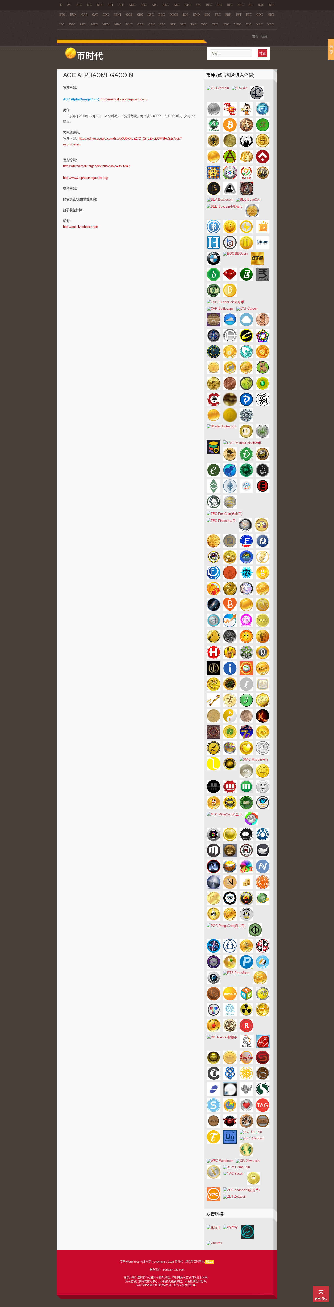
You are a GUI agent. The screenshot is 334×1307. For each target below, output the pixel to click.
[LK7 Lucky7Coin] (246, 737)
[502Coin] (213, 114)
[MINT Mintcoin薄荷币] (246, 808)
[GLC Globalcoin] (246, 594)
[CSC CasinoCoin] (213, 405)
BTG (62, 14)
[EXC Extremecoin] (262, 491)
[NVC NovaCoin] (246, 888)
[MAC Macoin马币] (254, 759)
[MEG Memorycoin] (246, 792)
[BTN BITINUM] (262, 280)
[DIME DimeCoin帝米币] (213, 421)
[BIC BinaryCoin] (230, 248)
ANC (144, 5)
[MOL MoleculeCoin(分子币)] (213, 840)
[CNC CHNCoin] (213, 373)
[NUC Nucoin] (230, 888)
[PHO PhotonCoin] (213, 951)
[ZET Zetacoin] (234, 1196)
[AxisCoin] (213, 130)
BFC (230, 5)
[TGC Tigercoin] (246, 1126)
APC (155, 5)
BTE (271, 5)
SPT (172, 24)
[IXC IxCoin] (246, 690)
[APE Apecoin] (230, 162)
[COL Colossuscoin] (230, 373)
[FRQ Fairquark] (262, 546)
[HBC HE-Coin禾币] (262, 626)
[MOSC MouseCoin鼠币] (246, 840)
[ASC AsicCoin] (213, 178)
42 (60, 5)
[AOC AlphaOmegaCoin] (262, 146)
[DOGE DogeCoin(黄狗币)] (246, 437)
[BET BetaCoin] (230, 232)
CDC (106, 14)
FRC (218, 14)
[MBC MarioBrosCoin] (262, 776)
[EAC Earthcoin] (262, 460)
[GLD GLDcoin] (262, 594)
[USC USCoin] (251, 1132)
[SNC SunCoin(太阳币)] (246, 1079)
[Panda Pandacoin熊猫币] (213, 920)
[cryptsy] (230, 1227)
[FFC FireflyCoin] (245, 530)
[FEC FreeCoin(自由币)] (224, 514)
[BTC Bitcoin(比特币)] (230, 130)
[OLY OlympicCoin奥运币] (246, 904)
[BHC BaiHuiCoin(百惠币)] (213, 248)
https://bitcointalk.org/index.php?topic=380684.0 (97, 166)
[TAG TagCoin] (262, 1111)
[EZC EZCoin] (230, 507)
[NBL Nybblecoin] (262, 856)
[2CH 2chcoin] (218, 88)
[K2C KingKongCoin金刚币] (262, 705)
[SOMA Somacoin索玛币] (230, 1095)
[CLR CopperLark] (246, 357)
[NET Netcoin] (230, 872)
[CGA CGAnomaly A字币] (213, 341)
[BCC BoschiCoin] (230, 194)
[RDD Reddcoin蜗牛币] (213, 1031)
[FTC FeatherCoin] (262, 562)
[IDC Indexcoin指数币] (246, 674)
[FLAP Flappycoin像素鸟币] (261, 530)
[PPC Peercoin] (230, 967)
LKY (83, 24)
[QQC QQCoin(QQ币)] (262, 999)
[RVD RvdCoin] (213, 1063)
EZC (207, 14)
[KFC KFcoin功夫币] (230, 721)
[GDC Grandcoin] (262, 578)
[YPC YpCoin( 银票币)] (213, 1200)
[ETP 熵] (246, 491)
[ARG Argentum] (262, 162)
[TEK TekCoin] (230, 1126)
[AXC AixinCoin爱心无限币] (246, 178)
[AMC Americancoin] (230, 146)
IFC (61, 24)
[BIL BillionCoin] (246, 248)
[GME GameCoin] (230, 610)
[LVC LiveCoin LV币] (230, 769)
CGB (129, 14)
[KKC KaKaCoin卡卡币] (262, 721)
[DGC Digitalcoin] (262, 405)
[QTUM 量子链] (230, 1015)
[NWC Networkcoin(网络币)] (262, 888)
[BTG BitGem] (230, 280)
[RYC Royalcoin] (230, 1063)
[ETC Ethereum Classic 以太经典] (213, 491)
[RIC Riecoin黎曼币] (222, 1037)
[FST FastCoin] (246, 562)
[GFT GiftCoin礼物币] (213, 594)
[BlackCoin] (213, 194)
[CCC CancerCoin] (213, 325)
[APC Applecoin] (213, 162)
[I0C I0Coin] (262, 658)
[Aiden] (262, 114)
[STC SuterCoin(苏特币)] (213, 1111)
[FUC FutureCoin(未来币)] (213, 578)
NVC (129, 24)
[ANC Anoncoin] (246, 146)
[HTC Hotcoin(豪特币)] (213, 658)
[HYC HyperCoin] (246, 658)
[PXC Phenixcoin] (213, 999)
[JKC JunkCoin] (262, 690)
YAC (259, 24)
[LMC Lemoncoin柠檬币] (213, 753)
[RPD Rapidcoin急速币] (247, 1047)
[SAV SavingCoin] (246, 1063)
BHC (240, 5)
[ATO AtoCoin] (230, 178)
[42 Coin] (257, 98)
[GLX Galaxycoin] (213, 610)
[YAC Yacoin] (233, 1173)
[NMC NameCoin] (262, 872)
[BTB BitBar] (257, 264)
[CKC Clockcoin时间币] (213, 357)
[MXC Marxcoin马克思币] (230, 856)
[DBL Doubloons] (230, 405)
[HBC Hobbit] (213, 642)
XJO (249, 24)
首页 (255, 36)
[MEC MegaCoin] (230, 792)
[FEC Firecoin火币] (221, 521)
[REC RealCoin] (230, 1031)
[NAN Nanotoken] (246, 856)
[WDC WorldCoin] (246, 1155)
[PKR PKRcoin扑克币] (262, 951)
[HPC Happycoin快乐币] (246, 642)
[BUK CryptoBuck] (213, 296)
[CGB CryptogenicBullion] (230, 341)
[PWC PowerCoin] (260, 983)
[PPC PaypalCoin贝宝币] (246, 967)
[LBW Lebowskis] (213, 737)
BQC (261, 5)
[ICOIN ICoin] (230, 674)
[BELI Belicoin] (213, 232)
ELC (185, 14)
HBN (271, 14)
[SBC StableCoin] (262, 1063)
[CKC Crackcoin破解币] (230, 357)
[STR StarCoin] (230, 1111)
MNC (117, 24)
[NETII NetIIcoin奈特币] (246, 872)
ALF (121, 5)
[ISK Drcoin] (213, 690)
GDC (259, 14)
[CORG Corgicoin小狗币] (262, 373)
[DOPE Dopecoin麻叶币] (262, 437)
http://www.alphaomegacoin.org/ (85, 178)
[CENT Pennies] (262, 325)
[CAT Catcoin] (247, 308)
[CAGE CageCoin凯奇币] (225, 302)
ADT (110, 5)
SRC (183, 24)
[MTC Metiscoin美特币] (213, 856)
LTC (89, 5)
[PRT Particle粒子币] (213, 983)
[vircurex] (214, 1243)
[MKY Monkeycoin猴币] (262, 808)
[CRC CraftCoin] (262, 389)
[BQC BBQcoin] (235, 253)
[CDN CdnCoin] (246, 325)
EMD (196, 14)
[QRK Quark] (213, 1015)
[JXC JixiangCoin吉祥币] (230, 705)
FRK (228, 14)
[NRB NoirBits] (213, 888)
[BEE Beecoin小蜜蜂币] (225, 206)
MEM (106, 24)
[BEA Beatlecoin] (220, 199)
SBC (162, 24)
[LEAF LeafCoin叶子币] (230, 737)
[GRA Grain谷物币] (262, 610)
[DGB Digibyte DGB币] (246, 405)
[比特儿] (213, 1228)
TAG (194, 24)
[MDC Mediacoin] (213, 792)
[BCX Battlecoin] (246, 194)
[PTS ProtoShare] (236, 973)
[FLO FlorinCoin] (213, 546)
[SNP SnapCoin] (262, 1079)
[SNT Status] (213, 1095)
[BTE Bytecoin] (213, 280)
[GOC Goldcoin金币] (246, 610)
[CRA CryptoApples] (246, 389)
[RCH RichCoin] (262, 1015)
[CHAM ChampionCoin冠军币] (246, 341)
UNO (226, 24)
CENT (117, 14)
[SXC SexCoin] (246, 1111)
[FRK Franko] (246, 546)
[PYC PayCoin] (230, 999)
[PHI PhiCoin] (255, 935)
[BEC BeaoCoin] (248, 199)
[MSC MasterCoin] (262, 840)
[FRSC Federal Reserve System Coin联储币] (213, 562)
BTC (79, 5)
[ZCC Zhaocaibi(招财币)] (241, 1190)
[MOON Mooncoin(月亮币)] (230, 840)
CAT (95, 14)
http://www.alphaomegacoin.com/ (124, 99)
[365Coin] (239, 88)
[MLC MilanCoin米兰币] (224, 814)
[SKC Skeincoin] (230, 1079)
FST (238, 14)
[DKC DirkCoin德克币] (230, 421)
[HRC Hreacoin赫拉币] (262, 642)
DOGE (174, 14)
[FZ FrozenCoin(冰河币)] (246, 578)
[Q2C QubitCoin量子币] (246, 999)
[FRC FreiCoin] (230, 546)
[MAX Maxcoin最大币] (246, 776)
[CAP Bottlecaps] (220, 308)
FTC (249, 14)
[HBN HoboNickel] (230, 642)
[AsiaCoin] (230, 114)
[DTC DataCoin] (213, 453)
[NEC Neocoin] (213, 872)
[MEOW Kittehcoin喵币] (213, 808)
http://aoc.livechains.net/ (80, 226)
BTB (99, 5)
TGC (204, 24)
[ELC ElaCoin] (213, 476)
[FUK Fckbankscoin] (230, 578)
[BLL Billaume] (262, 248)
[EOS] (262, 476)
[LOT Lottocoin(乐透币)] (230, 753)
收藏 (264, 36)
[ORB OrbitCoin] (262, 904)
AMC (132, 5)
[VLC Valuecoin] (252, 1138)
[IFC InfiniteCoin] (262, 674)
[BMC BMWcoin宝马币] (213, 264)
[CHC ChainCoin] (262, 341)
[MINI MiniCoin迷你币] (230, 808)
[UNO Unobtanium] (230, 1142)
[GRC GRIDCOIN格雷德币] (213, 626)
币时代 (90, 56)
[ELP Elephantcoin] (230, 476)
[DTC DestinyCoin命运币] (242, 443)
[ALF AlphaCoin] (262, 130)
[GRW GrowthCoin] (230, 626)
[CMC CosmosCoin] (262, 357)
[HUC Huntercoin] (230, 658)
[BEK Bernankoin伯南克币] (252, 216)
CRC (140, 14)
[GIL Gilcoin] (230, 594)
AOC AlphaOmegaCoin (98, 75)
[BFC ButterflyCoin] (246, 232)
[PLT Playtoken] (213, 967)
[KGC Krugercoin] (246, 721)
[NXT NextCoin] (213, 904)
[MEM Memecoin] (262, 792)
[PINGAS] (246, 951)
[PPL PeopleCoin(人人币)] (262, 967)
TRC (215, 24)
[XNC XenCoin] (213, 1177)
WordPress (133, 1261)
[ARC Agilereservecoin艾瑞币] (246, 162)
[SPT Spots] (246, 1095)
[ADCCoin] (246, 114)
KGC (72, 24)
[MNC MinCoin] (251, 824)
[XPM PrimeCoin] (236, 1167)
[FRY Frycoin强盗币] (230, 562)
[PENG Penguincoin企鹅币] (246, 920)
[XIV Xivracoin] (247, 1161)
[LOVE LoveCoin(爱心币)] (246, 753)
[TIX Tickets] (262, 1126)
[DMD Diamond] (246, 421)
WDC (237, 24)
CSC (151, 14)
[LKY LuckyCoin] (262, 737)
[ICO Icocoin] (213, 674)
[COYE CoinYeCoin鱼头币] (213, 389)
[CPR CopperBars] (230, 389)
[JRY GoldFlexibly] (213, 705)
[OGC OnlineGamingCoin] (230, 904)
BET (219, 5)
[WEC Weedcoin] (220, 1161)
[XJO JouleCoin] (246, 705)
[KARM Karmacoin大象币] (213, 721)
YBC (270, 24)
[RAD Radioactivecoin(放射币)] (246, 1015)
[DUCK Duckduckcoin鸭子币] (230, 460)
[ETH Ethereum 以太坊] (230, 491)
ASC (177, 5)
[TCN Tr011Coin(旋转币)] (213, 1126)
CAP (84, 14)
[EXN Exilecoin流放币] (213, 507)
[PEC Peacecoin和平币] (230, 920)
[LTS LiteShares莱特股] (213, 769)
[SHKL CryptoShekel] (213, 1079)
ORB (140, 24)
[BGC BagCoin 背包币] (262, 232)
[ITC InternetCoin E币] (230, 689)
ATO (187, 5)
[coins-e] (247, 1237)
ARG (166, 5)
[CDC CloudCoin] (230, 325)
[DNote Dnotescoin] (221, 426)
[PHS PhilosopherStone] (230, 951)
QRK (151, 24)
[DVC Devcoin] (246, 460)
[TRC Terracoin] (213, 1142)
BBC (198, 5)
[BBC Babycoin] (262, 178)
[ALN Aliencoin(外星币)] (213, 146)
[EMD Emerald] (246, 476)
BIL (250, 5)
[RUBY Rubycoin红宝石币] (263, 1047)
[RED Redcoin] (246, 1031)
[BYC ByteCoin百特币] (230, 296)
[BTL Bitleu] (246, 280)
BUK (73, 14)
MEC (94, 24)
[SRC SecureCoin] (262, 1095)
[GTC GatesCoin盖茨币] (246, 626)
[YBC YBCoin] (253, 1184)
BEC (209, 5)
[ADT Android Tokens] (246, 130)
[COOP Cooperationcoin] (246, 373)
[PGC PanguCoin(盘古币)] (226, 926)
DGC (161, 14)
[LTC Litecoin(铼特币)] (262, 753)
